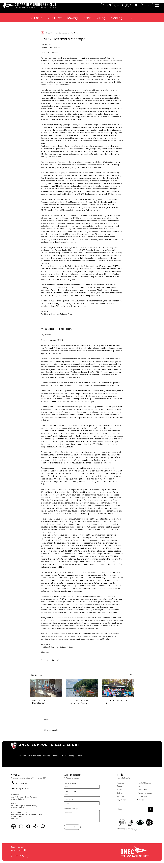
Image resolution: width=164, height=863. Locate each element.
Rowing (72, 18)
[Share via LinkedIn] (53, 660)
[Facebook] (28, 826)
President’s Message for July (116, 701)
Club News (54, 18)
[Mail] (13, 788)
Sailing (100, 18)
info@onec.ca (22, 788)
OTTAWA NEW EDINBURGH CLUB (35, 4)
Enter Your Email (70, 791)
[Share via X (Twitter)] (47, 660)
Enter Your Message (71, 808)
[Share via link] (58, 660)
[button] (157, 5)
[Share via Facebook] (42, 660)
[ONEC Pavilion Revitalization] (46, 688)
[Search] (150, 809)
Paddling (116, 18)
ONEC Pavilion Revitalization (39, 701)
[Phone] (13, 782)
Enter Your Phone (70, 800)
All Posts (36, 18)
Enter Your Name (70, 783)
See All (131, 674)
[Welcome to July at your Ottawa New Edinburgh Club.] (118, 688)
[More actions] (122, 33)
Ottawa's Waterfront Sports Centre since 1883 (35, 7)
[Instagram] (21, 826)
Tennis (86, 18)
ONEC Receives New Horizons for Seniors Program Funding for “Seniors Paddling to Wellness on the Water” (80, 702)
